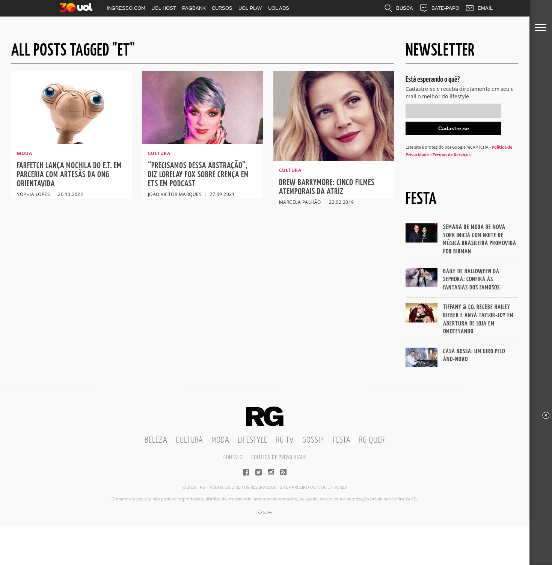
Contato (233, 457)
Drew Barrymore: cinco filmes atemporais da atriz (326, 187)
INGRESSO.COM (126, 8)
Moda (220, 440)
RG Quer (372, 440)
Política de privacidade (278, 457)
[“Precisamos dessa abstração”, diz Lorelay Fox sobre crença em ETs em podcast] (202, 141)
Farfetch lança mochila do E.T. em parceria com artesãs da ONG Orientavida (69, 174)
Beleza (156, 440)
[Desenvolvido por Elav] (264, 514)
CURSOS (222, 8)
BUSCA (404, 8)
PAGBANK (194, 8)
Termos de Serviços (452, 154)
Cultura (189, 440)
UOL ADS (278, 8)
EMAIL (485, 8)
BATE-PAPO (445, 8)
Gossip (313, 440)
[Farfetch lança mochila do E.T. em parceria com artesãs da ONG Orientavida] (71, 141)
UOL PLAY (250, 8)
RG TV (285, 440)
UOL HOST (163, 8)
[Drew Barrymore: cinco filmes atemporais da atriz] (333, 158)
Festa (341, 440)
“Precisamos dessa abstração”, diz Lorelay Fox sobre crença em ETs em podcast (198, 174)
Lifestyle (252, 440)
